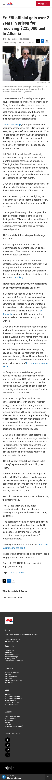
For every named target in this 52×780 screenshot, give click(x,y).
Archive (8, 675)
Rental (7, 722)
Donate (43, 4)
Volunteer (9, 720)
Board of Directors (12, 655)
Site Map (8, 724)
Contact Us (9, 651)
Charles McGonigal (12, 124)
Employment (10, 659)
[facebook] (7, 739)
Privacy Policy (10, 700)
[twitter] (7, 754)
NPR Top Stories (17, 573)
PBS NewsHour (11, 677)
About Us (8, 653)
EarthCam (9, 683)
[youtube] (7, 749)
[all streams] (48, 777)
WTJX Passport (11, 718)
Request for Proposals (14, 661)
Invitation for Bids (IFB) (14, 726)
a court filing (17, 277)
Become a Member (12, 716)
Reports (8, 694)
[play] (3, 777)
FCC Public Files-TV (12, 696)
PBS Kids (8, 679)
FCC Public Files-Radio (13, 698)
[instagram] (7, 744)
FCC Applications (11, 704)
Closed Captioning (12, 702)
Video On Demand (12, 673)
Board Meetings (11, 657)
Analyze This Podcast (13, 681)
